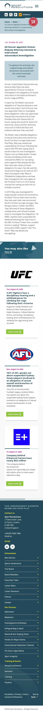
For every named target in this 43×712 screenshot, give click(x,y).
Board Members (11, 574)
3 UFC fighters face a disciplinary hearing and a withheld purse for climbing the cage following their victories (21, 298)
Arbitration (9, 611)
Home (7, 22)
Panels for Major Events (15, 639)
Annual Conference (13, 665)
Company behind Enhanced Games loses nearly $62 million (19, 458)
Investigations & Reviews (15, 623)
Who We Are (10, 558)
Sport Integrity (11, 656)
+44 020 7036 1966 (13, 533)
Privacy (18, 694)
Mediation (9, 617)
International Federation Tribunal (19, 645)
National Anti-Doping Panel (16, 634)
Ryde (33, 697)
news (15, 22)
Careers (8, 602)
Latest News (10, 585)
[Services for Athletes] (20, 14)
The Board (9, 569)
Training (8, 677)
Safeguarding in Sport (14, 628)
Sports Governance (13, 563)
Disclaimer (9, 694)
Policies (8, 597)
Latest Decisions (12, 591)
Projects (8, 682)
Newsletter (15, 14)
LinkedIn (6, 14)
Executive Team (11, 580)
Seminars (9, 671)
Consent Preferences (13, 697)
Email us (8, 536)
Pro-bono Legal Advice (14, 651)
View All (8, 252)
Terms (25, 694)
